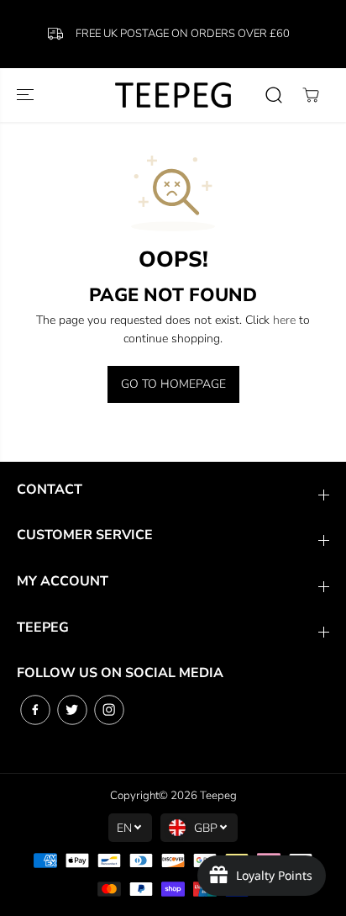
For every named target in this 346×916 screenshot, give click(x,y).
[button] (27, 94)
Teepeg (218, 795)
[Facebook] (35, 709)
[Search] (273, 95)
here (284, 320)
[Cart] (310, 95)
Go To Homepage (173, 384)
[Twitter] (72, 709)
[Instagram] (109, 709)
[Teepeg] (173, 94)
